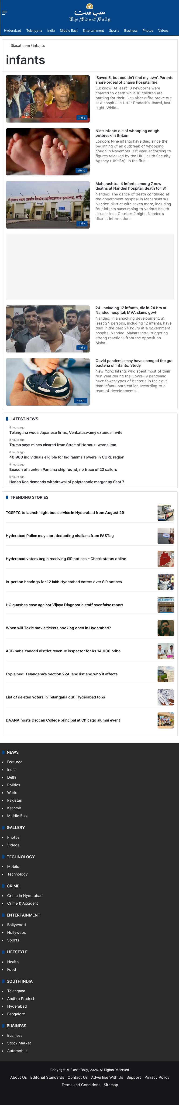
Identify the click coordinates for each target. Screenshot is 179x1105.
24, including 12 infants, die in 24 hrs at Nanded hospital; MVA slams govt (131, 310)
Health (13, 961)
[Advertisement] (90, 267)
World (12, 792)
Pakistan (14, 800)
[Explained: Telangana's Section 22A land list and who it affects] (166, 674)
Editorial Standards (47, 1077)
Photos (148, 30)
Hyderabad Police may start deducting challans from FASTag (60, 535)
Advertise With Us (107, 1077)
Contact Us (78, 1077)
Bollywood (16, 924)
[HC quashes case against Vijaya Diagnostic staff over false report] (166, 605)
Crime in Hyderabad (25, 895)
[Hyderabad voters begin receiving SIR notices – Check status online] (166, 559)
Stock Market (19, 1043)
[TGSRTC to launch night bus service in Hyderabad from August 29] (166, 513)
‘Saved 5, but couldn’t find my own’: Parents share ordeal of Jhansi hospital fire (134, 80)
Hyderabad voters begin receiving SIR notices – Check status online (66, 558)
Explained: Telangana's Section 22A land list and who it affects (62, 674)
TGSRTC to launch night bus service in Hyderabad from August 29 (65, 512)
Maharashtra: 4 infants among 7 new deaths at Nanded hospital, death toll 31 (131, 186)
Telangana (34, 30)
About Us (18, 1077)
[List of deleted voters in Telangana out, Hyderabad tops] (166, 697)
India (51, 30)
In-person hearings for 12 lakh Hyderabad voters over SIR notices (64, 581)
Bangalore (16, 1014)
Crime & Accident (22, 903)
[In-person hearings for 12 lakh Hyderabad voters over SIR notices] (166, 582)
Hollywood (16, 932)
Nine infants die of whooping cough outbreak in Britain (127, 133)
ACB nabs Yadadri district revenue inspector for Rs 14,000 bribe (63, 651)
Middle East (69, 30)
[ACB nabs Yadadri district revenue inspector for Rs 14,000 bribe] (166, 651)
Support (134, 1077)
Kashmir (14, 808)
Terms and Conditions (81, 1084)
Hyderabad (12, 30)
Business (131, 30)
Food (11, 969)
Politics (13, 785)
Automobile (17, 1050)
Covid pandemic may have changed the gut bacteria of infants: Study (134, 363)
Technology (17, 874)
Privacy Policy (157, 1077)
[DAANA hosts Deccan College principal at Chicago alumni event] (166, 720)
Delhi (11, 777)
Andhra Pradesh (21, 998)
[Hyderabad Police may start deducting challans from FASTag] (166, 536)
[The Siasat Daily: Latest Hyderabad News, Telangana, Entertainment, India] (89, 12)
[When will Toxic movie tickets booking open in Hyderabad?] (166, 628)
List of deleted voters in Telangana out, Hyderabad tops (55, 697)
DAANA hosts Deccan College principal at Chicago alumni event (63, 720)
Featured (15, 761)
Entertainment (93, 30)
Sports (114, 30)
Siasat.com (20, 45)
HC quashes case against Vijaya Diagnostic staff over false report (64, 604)
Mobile (13, 866)
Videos (163, 30)
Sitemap (111, 1084)
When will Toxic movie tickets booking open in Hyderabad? (58, 628)
